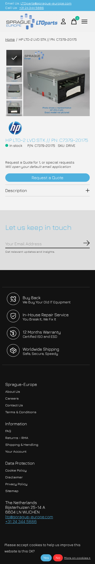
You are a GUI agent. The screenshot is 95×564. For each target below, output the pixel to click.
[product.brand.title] (47, 127)
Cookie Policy (16, 470)
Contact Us (14, 405)
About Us (12, 392)
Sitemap (11, 491)
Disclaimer (14, 477)
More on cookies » (77, 557)
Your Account (15, 451)
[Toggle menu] (84, 21)
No (58, 558)
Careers (12, 398)
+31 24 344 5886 (31, 8)
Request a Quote (47, 177)
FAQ (8, 431)
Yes (46, 558)
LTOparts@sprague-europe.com (46, 3)
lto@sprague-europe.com (29, 516)
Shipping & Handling (21, 445)
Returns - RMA (16, 438)
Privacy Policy (16, 484)
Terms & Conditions (20, 412)
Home (10, 39)
